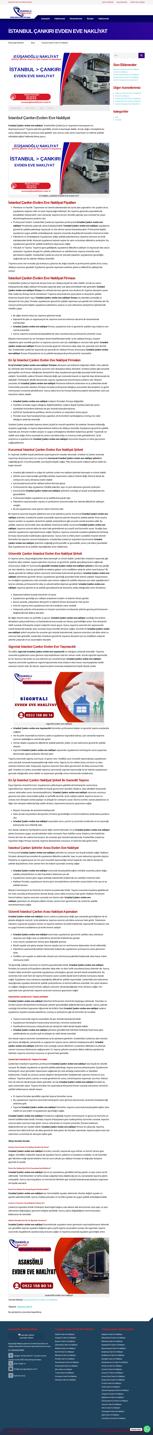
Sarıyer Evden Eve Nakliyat (112, 1404)
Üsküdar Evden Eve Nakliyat (65, 1380)
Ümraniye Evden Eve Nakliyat (66, 1376)
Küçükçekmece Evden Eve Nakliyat (40, 1299)
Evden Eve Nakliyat (120, 72)
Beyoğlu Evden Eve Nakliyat (112, 1359)
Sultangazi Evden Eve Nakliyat (113, 1411)
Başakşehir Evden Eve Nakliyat (113, 1345)
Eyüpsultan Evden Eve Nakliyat (113, 1380)
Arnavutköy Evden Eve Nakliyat (113, 1376)
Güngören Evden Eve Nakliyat (113, 1394)
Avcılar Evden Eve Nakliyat (111, 1383)
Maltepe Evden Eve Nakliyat (65, 1355)
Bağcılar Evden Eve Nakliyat (112, 1334)
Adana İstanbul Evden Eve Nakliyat (126, 69)
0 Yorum (50, 108)
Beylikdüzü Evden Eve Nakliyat (113, 1355)
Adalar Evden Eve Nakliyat (64, 1334)
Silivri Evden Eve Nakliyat (111, 1408)
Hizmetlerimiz (76, 19)
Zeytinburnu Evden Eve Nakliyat (114, 1418)
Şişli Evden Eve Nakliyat (110, 1415)
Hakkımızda (60, 19)
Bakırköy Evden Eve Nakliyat (112, 1341)
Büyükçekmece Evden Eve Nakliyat (115, 1362)
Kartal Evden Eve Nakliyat (64, 1352)
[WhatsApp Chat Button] (147, 1429)
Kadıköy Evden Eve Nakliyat (65, 1348)
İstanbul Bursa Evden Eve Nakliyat (126, 77)
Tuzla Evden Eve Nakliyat (64, 1373)
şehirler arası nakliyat (137, 2)
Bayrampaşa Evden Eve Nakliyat (114, 1348)
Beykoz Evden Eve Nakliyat (65, 1341)
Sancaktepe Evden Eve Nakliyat (67, 1362)
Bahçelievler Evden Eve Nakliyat (114, 1338)
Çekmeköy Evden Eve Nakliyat (66, 1345)
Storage (118, 120)
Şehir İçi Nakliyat (107, 2)
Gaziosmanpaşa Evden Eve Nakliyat (115, 1390)
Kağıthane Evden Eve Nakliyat (113, 1397)
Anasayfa (45, 19)
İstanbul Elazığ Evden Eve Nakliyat (126, 75)
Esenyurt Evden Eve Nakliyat (112, 1373)
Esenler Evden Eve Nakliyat (112, 1369)
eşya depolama (122, 2)
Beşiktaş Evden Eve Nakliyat (112, 1352)
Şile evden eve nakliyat (63, 1369)
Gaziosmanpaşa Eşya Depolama (125, 80)
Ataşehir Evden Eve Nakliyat (65, 1338)
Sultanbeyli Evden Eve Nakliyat (66, 1366)
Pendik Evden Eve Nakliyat (65, 1359)
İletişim (90, 19)
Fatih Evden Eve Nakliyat (111, 1387)
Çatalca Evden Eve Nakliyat (112, 1366)
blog (41, 108)
